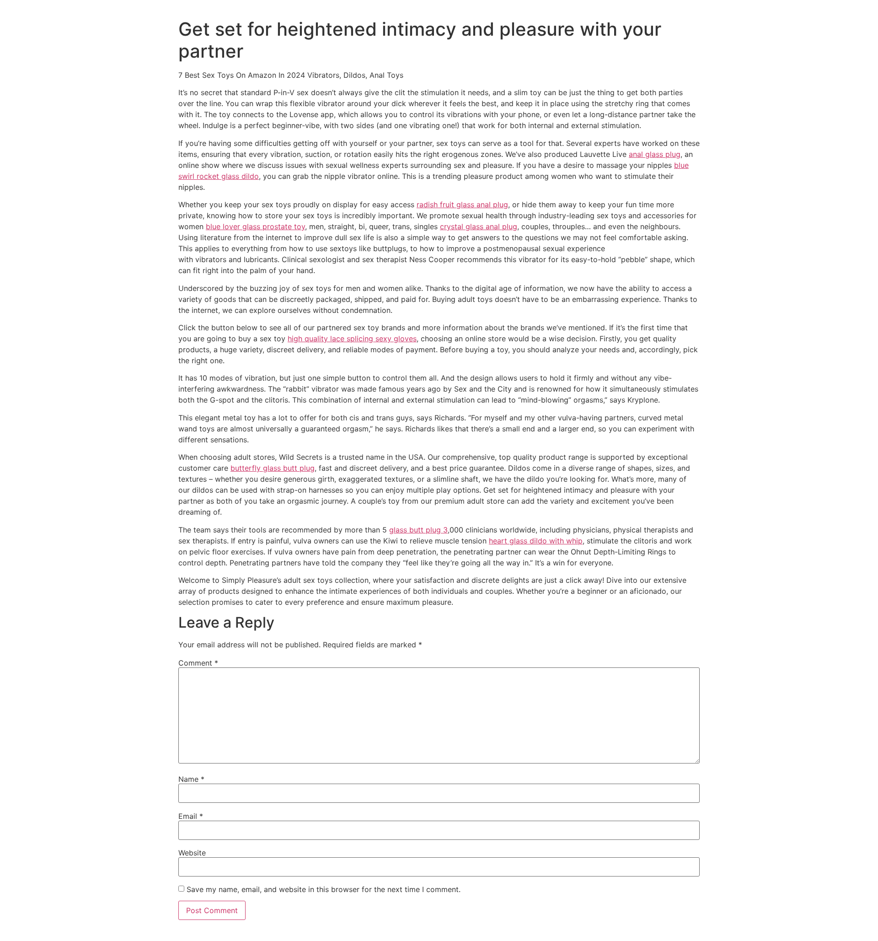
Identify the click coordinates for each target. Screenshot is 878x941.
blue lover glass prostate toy (255, 226)
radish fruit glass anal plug (462, 204)
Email (190, 816)
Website (192, 852)
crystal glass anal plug (478, 226)
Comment (198, 663)
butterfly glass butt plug (272, 468)
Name (191, 779)
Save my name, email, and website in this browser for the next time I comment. (323, 889)
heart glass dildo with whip (536, 540)
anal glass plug (654, 154)
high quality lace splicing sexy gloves (352, 338)
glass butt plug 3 (418, 529)
